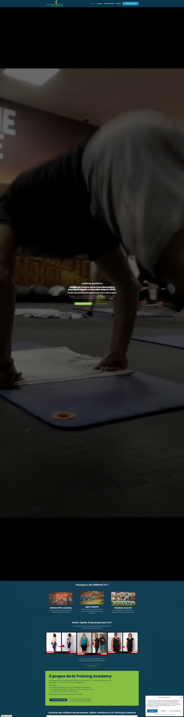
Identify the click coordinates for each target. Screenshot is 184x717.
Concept (99, 3)
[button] (181, 697)
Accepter (152, 711)
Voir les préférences (175, 711)
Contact (118, 3)
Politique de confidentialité (168, 714)
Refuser (164, 711)
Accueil (93, 3)
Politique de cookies (158, 714)
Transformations (109, 3)
